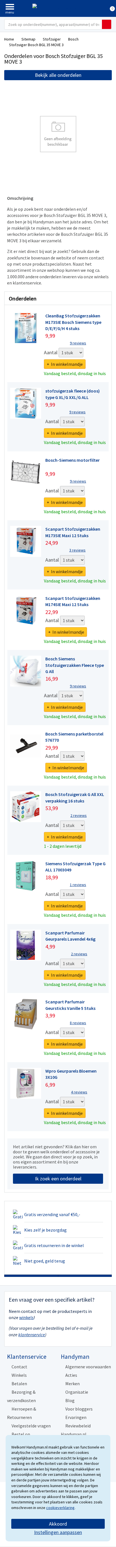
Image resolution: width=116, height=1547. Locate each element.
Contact (19, 1366)
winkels (26, 1317)
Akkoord (58, 1524)
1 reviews (78, 884)
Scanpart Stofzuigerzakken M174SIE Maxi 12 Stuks (72, 601)
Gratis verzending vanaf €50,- (52, 1214)
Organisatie (76, 1392)
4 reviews (79, 1092)
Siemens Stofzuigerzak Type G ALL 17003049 (75, 867)
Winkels (19, 1375)
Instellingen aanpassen (58, 1532)
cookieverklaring (60, 1507)
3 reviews (77, 550)
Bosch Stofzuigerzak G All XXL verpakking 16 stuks (74, 797)
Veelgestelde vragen (31, 1426)
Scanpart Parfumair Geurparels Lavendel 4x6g (70, 936)
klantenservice (31, 1334)
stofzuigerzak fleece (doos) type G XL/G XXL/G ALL (72, 394)
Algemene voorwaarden (88, 1366)
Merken (72, 1383)
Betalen (19, 1383)
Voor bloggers (79, 1409)
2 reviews (78, 815)
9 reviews (78, 343)
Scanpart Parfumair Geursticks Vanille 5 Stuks (70, 1005)
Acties (71, 1375)
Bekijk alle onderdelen (58, 75)
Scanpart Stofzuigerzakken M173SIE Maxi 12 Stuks (72, 532)
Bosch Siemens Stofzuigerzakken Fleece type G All (74, 665)
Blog (70, 1400)
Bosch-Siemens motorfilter (72, 460)
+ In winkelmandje (65, 364)
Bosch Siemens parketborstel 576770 (74, 737)
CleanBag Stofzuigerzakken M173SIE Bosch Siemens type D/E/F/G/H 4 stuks (73, 322)
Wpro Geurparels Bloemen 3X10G (71, 1074)
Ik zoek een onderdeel (58, 1178)
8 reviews (78, 1022)
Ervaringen (75, 1417)
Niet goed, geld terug (44, 1261)
